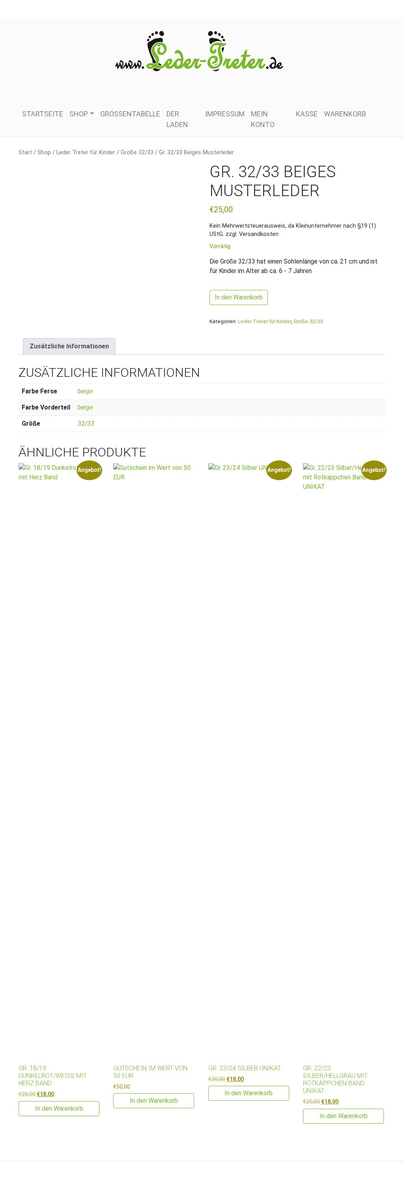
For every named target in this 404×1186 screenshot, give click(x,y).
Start (25, 152)
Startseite (42, 114)
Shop (78, 114)
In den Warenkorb (239, 297)
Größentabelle (130, 114)
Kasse (307, 114)
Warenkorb (345, 114)
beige (85, 391)
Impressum (225, 114)
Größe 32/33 (137, 152)
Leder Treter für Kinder (85, 152)
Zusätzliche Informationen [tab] (69, 346)
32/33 (86, 423)
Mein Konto (263, 119)
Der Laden (177, 119)
